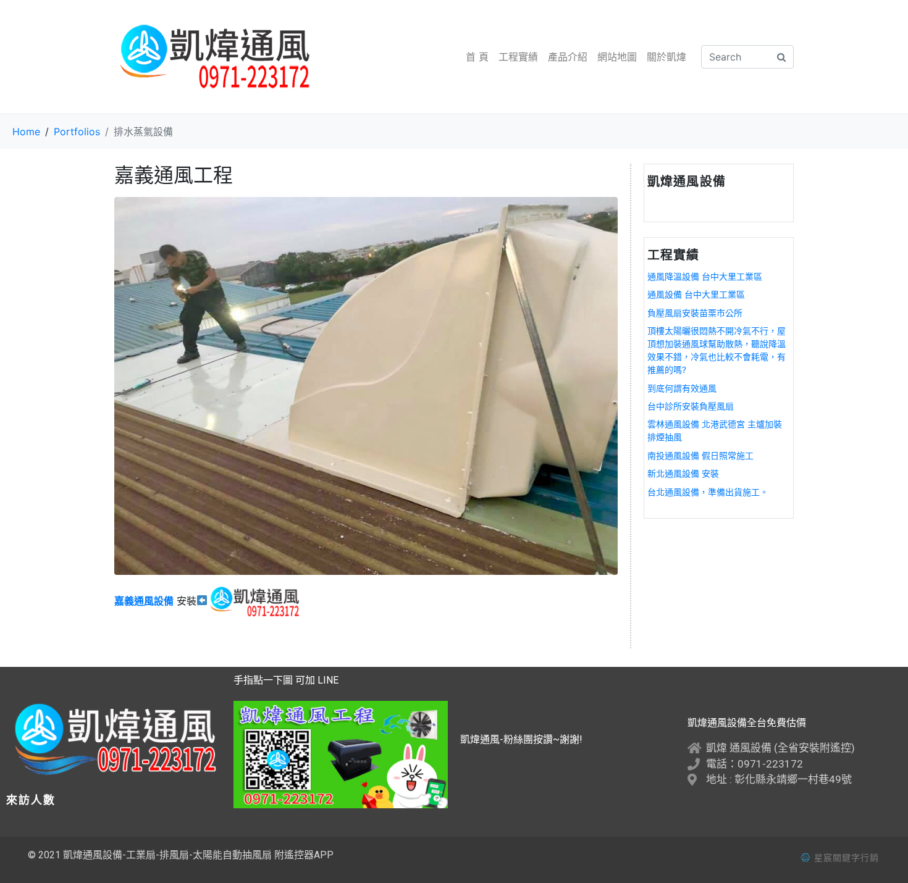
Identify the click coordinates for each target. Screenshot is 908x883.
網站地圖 (617, 57)
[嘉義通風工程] (366, 385)
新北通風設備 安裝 (683, 473)
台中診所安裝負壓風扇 (690, 406)
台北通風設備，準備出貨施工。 (707, 492)
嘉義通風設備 (144, 601)
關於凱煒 (666, 57)
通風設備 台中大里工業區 (696, 294)
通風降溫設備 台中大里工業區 (704, 276)
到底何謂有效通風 (682, 388)
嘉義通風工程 (173, 175)
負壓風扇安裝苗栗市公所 (694, 313)
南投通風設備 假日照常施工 (700, 455)
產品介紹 (567, 57)
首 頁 (477, 57)
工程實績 (518, 57)
